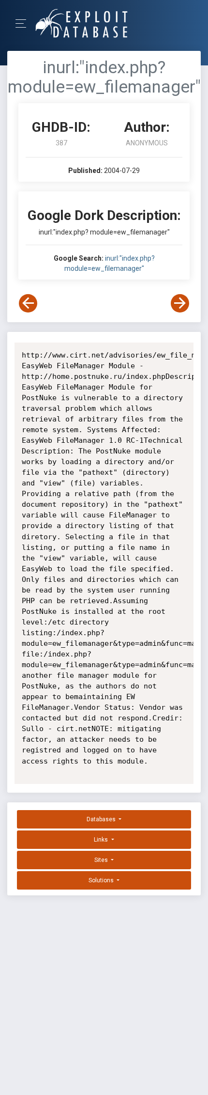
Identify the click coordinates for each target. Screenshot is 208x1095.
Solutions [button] (102, 880)
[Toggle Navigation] (24, 23)
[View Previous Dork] (28, 303)
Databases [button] (102, 819)
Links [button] (101, 839)
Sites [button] (101, 860)
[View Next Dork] (180, 303)
